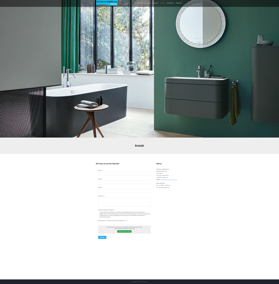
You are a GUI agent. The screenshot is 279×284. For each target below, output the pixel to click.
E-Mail (100, 179)
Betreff (100, 187)
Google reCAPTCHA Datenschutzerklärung (124, 228)
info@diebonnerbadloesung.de (168, 180)
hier (126, 220)
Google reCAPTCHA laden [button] (124, 231)
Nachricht (101, 196)
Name (100, 170)
